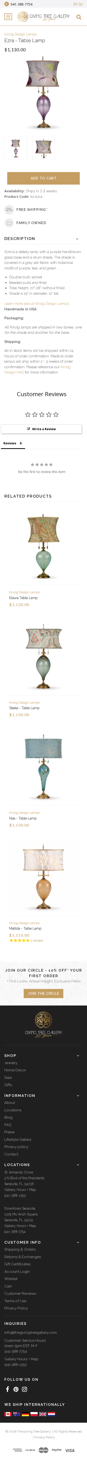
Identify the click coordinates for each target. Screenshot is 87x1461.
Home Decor (15, 1070)
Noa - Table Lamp (22, 818)
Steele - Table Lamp (24, 708)
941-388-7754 (15, 1232)
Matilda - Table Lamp (25, 928)
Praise (9, 1132)
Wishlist (10, 1279)
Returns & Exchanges (22, 1257)
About (9, 1103)
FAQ (7, 1125)
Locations (12, 1110)
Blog (8, 1117)
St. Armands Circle (18, 1172)
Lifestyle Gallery (17, 1139)
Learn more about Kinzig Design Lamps (36, 303)
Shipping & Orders (20, 1249)
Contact (11, 1154)
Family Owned (31, 223)
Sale (8, 1077)
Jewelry (10, 1063)
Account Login (17, 1271)
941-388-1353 (15, 1195)
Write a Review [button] (44, 429)
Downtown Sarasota (19, 1208)
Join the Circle (43, 993)
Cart (8, 1286)
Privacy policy (16, 1147)
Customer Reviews (20, 1293)
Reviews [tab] (9, 443)
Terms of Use (15, 1301)
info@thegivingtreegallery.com (30, 1332)
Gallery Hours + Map (20, 1190)
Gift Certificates (17, 1264)
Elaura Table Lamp (23, 598)
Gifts (8, 1085)
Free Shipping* (32, 210)
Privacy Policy (16, 1308)
